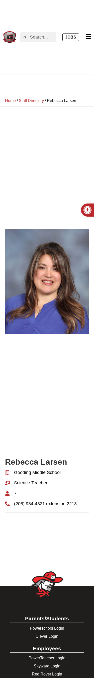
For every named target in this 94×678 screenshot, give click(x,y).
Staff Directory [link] (31, 100)
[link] (87, 210)
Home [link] (10, 100)
